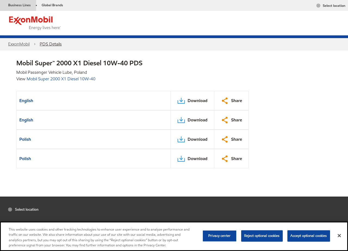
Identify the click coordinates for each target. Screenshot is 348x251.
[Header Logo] (35, 23)
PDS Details (51, 44)
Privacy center (219, 235)
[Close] (339, 235)
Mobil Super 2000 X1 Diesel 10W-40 (61, 79)
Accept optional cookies (308, 235)
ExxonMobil (19, 44)
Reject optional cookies (262, 235)
